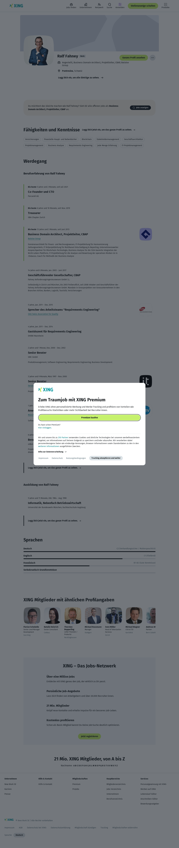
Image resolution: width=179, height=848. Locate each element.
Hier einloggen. (45, 428)
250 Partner (63, 437)
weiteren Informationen (48, 446)
